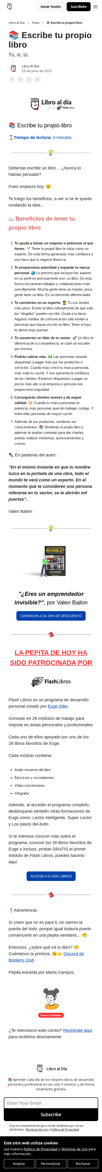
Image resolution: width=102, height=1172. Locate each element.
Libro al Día (17, 23)
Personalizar (51, 1163)
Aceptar (19, 1163)
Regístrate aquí (77, 1030)
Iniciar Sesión (51, 6)
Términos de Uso (74, 1149)
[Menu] (95, 6)
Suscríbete (79, 6)
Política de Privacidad (40, 1149)
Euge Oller (58, 706)
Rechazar (83, 1163)
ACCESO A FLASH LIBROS (51, 876)
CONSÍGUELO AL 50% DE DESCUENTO (51, 616)
